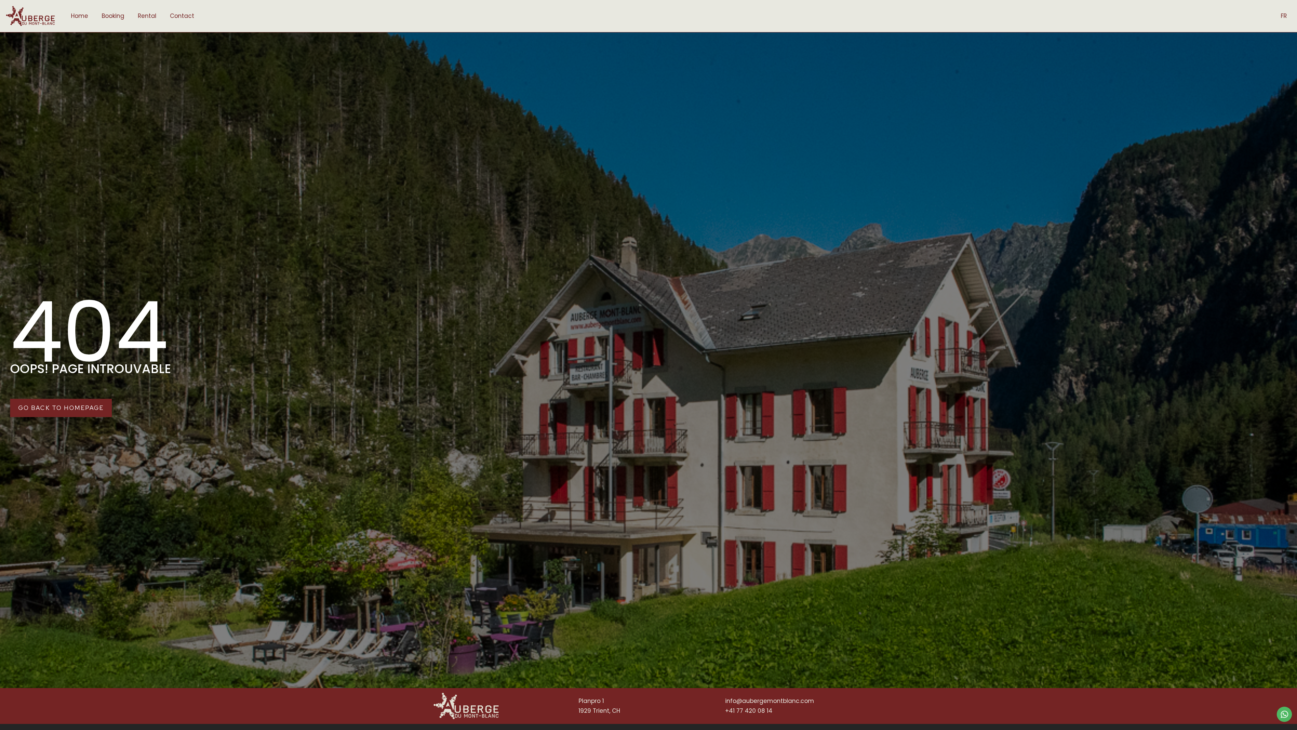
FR (1284, 16)
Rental (147, 16)
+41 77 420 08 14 (748, 711)
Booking (113, 16)
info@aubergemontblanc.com (769, 701)
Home (79, 16)
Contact (182, 16)
